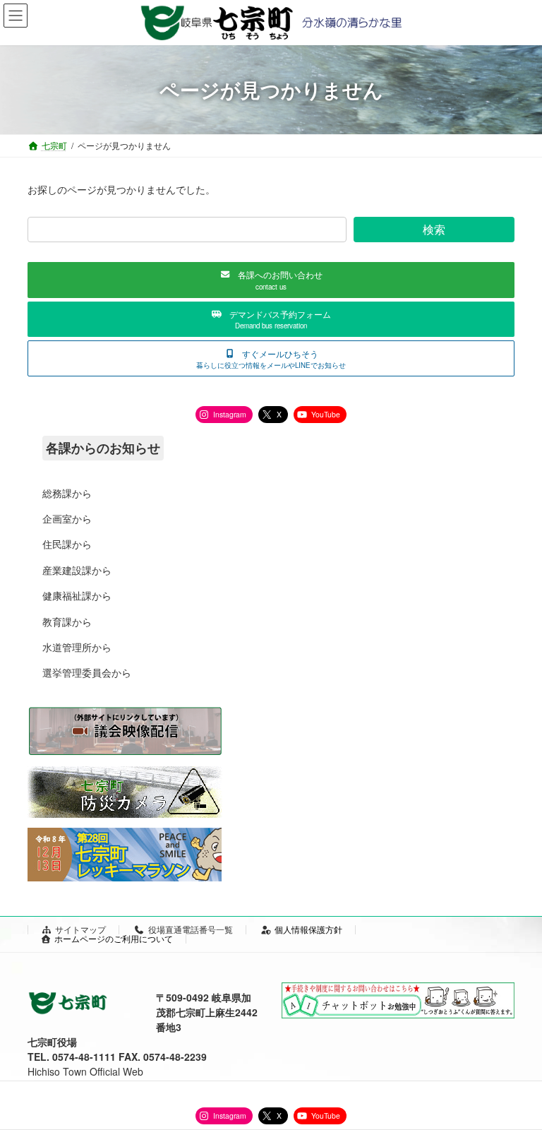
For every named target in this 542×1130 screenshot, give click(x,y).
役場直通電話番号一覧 (190, 929)
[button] (271, 280)
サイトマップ (80, 929)
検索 (434, 229)
